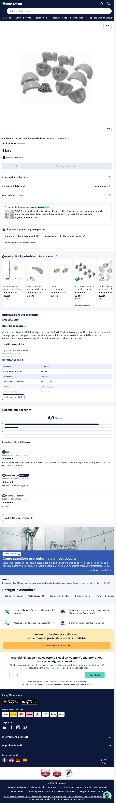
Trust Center (17, 791)
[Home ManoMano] (49, 4)
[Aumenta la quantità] (16, 166)
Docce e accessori (25, 583)
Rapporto (84, 791)
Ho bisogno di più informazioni (20, 242)
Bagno (15, 583)
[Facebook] (11, 727)
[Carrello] (108, 4)
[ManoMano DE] (18, 760)
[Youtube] (25, 727)
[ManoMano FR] (4, 760)
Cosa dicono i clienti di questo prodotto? (65, 236)
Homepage (6, 583)
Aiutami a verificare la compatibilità (22, 236)
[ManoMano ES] (25, 760)
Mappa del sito (38, 787)
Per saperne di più (83, 684)
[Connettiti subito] (102, 4)
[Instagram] (18, 727)
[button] (57, 212)
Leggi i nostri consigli (97, 570)
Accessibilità (97, 791)
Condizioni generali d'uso (37, 791)
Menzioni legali (55, 787)
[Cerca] (10, 11)
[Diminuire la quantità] (5, 166)
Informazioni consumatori (64, 791)
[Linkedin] (4, 727)
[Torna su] (104, 760)
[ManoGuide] (107, 795)
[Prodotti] (4, 11)
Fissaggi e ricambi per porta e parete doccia (61, 583)
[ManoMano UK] (11, 760)
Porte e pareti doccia (38, 583)
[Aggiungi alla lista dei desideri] (109, 129)
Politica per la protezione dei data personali (85, 787)
